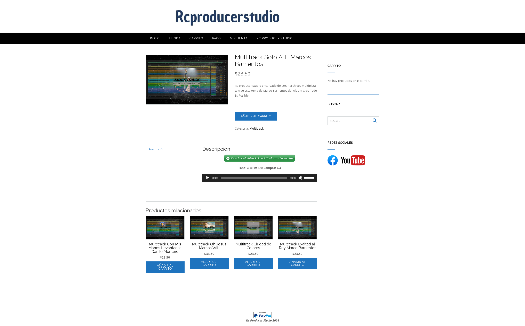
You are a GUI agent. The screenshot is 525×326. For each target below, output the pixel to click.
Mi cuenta (239, 38)
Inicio (155, 38)
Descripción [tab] (156, 149)
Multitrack (257, 128)
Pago (216, 38)
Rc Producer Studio (275, 38)
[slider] (309, 177)
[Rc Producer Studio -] (228, 16)
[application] (259, 178)
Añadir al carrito (256, 116)
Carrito (196, 38)
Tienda (174, 38)
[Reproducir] (207, 178)
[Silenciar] (300, 178)
